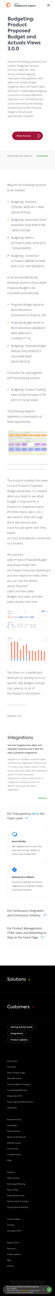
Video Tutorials (13, 1178)
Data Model (12, 1125)
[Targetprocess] (21, 5)
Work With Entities (14, 1078)
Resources (11, 1248)
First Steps (11, 1067)
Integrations (17, 1033)
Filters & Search (13, 1131)
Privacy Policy (25, 1290)
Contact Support (13, 1219)
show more (42, 156)
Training (10, 1225)
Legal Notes (12, 1107)
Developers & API (14, 1230)
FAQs (9, 1160)
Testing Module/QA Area (17, 1090)
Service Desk (12, 1148)
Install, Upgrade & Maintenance (20, 1102)
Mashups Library (14, 1143)
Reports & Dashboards (16, 1137)
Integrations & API (14, 1096)
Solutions (11, 1172)
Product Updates (19, 1039)
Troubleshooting (14, 1154)
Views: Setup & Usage (16, 1072)
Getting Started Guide (22, 1027)
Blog (9, 1260)
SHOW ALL (42, 798)
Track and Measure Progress (19, 1084)
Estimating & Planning (16, 1184)
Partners (10, 1266)
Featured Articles (14, 1119)
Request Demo (13, 1242)
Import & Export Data (15, 1195)
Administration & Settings (17, 1201)
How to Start (12, 1061)
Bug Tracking (12, 1189)
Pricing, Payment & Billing (17, 1207)
